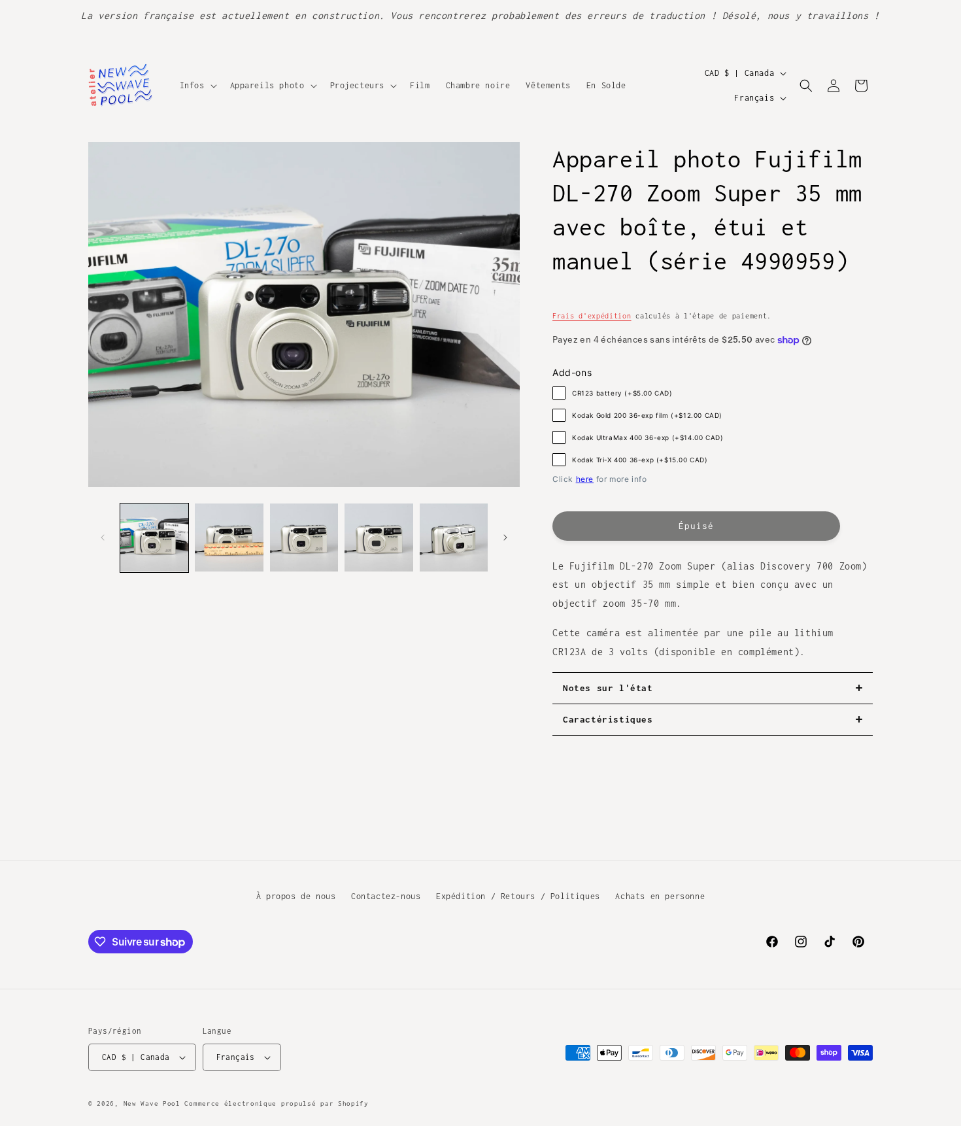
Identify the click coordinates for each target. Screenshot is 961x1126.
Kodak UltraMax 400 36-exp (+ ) (647, 437)
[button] (197, 85)
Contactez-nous (385, 896)
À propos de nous (296, 896)
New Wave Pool (152, 1103)
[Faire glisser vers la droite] (505, 537)
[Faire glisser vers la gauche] (102, 537)
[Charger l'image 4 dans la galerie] (379, 537)
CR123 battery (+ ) (622, 393)
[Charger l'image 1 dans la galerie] (154, 537)
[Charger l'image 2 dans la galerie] (229, 537)
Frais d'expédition (592, 316)
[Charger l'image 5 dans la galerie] (454, 537)
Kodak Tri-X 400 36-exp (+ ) (640, 460)
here (585, 479)
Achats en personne (660, 896)
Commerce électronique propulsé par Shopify (276, 1103)
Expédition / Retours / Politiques (518, 896)
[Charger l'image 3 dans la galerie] (304, 537)
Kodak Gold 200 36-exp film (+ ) (647, 415)
